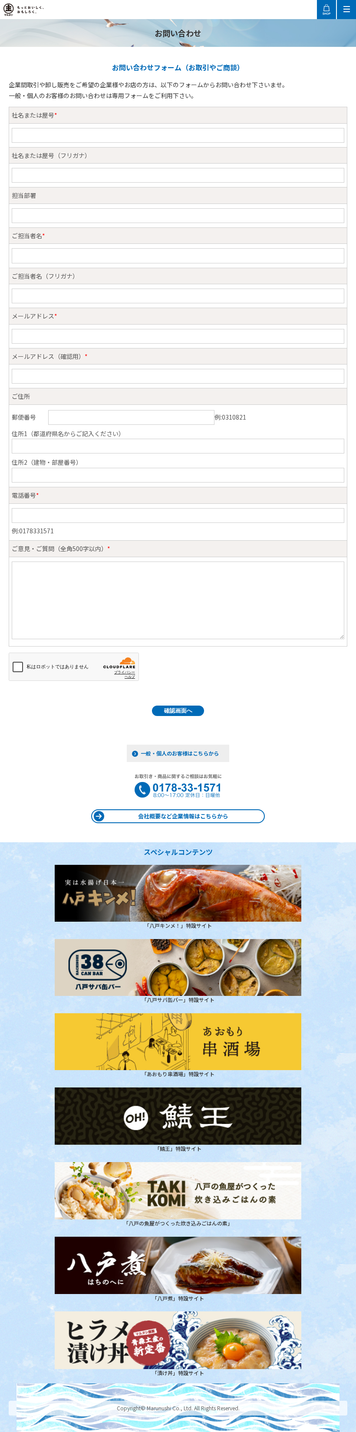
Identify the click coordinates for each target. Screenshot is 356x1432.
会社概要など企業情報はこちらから (183, 816)
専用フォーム (130, 95)
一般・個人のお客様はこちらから (180, 753)
